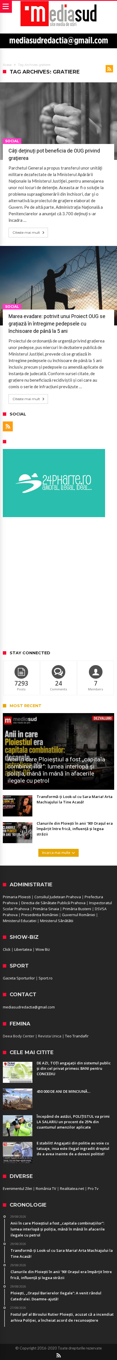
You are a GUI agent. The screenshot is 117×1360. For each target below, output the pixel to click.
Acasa (7, 65)
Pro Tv (93, 1188)
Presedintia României (39, 914)
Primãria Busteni (77, 908)
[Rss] (8, 426)
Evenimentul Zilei (17, 1188)
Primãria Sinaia (46, 908)
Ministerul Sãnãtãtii (56, 920)
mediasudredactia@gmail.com (29, 1007)
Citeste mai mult (26, 232)
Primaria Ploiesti (17, 896)
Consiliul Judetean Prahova (57, 896)
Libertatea (23, 949)
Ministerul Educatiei (19, 920)
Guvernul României (78, 914)
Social (12, 141)
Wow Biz (42, 949)
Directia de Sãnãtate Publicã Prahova (53, 902)
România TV (46, 1188)
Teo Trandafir (77, 1036)
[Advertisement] (58, 584)
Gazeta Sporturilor (19, 978)
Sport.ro (46, 978)
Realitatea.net (72, 1188)
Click (7, 949)
